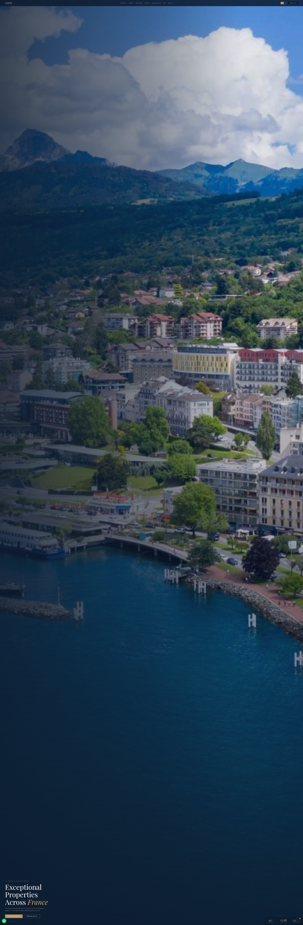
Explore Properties (14, 916)
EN (282, 3)
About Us (170, 3)
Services (147, 3)
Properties (123, 3)
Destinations (139, 3)
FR (285, 3)
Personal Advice (156, 3)
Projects (131, 3)
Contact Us (293, 3)
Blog (164, 3)
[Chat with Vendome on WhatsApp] (4, 921)
